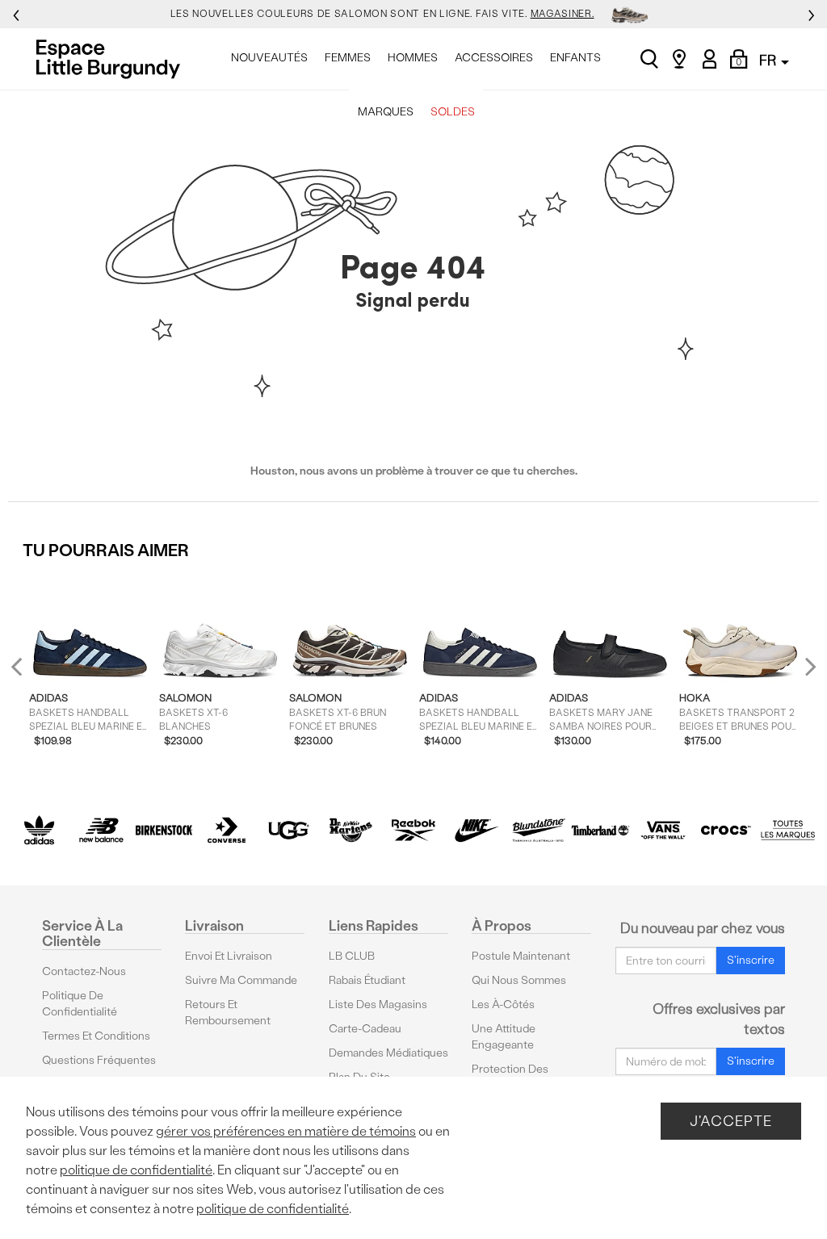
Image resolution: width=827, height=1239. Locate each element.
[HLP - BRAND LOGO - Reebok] (413, 830)
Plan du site (359, 1077)
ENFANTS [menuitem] (575, 58)
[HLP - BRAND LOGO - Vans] (663, 830)
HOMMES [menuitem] (413, 58)
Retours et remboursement (228, 1013)
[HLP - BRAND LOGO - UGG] (289, 830)
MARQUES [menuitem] (386, 112)
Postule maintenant (521, 956)
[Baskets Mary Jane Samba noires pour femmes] (610, 626)
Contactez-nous (84, 971)
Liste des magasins (378, 1004)
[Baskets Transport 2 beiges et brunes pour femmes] (740, 626)
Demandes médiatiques (388, 1053)
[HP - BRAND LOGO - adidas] (39, 830)
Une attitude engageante (503, 1037)
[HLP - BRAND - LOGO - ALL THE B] (788, 830)
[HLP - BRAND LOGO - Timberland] (600, 830)
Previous (27, 673)
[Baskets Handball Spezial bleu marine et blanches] (480, 626)
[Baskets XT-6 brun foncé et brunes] (350, 626)
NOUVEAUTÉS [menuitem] (269, 58)
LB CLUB (352, 956)
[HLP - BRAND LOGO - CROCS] (726, 830)
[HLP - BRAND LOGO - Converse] (226, 830)
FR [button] (769, 60)
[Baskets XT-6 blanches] (220, 626)
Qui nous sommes (519, 980)
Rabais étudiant (367, 980)
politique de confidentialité (136, 1170)
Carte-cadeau (365, 1029)
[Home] (112, 59)
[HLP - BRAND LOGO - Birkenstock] (163, 830)
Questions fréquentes (99, 1060)
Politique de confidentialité (79, 1004)
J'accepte (731, 1120)
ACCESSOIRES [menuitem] (494, 58)
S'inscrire (751, 960)
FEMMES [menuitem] (348, 58)
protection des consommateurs (514, 1077)
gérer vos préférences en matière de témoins (286, 1131)
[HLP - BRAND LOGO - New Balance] (101, 830)
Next (807, 666)
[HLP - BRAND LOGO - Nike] (476, 830)
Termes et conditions (96, 1036)
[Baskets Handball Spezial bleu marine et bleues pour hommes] (90, 626)
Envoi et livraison (228, 956)
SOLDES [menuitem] (452, 112)
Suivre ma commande (241, 980)
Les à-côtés (503, 1004)
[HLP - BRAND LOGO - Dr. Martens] (351, 830)
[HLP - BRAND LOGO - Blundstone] (538, 830)
